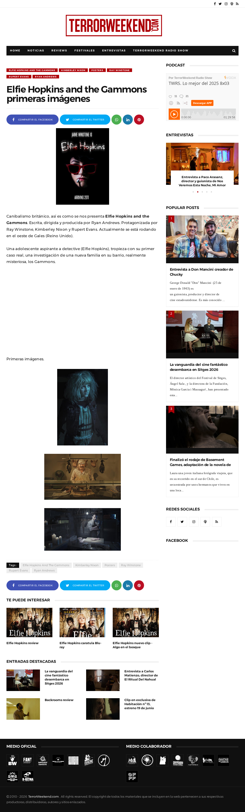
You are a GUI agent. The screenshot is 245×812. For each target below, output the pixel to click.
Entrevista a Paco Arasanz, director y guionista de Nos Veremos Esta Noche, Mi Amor (202, 181)
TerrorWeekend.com (43, 796)
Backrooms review (59, 700)
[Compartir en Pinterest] (139, 119)
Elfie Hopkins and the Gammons (32, 70)
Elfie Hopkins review (22, 643)
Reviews (59, 50)
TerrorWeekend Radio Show (161, 50)
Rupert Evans (19, 77)
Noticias (36, 50)
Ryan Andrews (46, 77)
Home (15, 50)
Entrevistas (114, 50)
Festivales (84, 50)
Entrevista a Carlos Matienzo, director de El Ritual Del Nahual (141, 675)
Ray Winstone (119, 70)
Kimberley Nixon (73, 70)
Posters (97, 70)
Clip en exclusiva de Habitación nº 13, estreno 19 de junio (140, 704)
